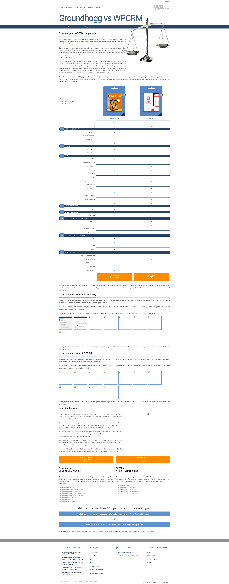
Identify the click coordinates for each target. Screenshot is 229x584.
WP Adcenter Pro (94, 566)
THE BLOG (98, 7)
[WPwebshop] (162, 7)
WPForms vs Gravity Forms (126, 552)
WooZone (92, 563)
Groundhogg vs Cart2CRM (67, 487)
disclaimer (147, 582)
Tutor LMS (92, 556)
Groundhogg (114, 118)
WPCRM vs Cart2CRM (123, 485)
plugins (65, 27)
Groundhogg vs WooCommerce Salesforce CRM (73, 493)
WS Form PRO (93, 552)
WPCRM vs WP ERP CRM (124, 495)
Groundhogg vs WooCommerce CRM (70, 491)
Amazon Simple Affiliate (96, 573)
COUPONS (90, 7)
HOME (61, 7)
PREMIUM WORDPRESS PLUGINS (75, 7)
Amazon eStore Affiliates (96, 570)
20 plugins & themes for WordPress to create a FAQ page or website (72, 568)
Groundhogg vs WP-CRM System (69, 501)
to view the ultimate (114, 524)
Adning (91, 559)
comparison (78, 27)
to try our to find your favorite (114, 514)
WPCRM (151, 118)
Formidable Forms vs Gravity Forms (128, 556)
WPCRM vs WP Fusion (123, 497)
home (60, 27)
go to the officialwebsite (114, 277)
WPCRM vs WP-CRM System (125, 499)
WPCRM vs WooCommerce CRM (126, 489)
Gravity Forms (151, 556)
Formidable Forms (152, 559)
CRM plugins (71, 27)
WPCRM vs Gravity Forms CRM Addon (128, 487)
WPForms (150, 552)
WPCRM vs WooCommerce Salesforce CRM (129, 491)
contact (167, 1)
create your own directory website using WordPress (71, 573)
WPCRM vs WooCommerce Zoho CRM (128, 493)
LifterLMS (149, 562)
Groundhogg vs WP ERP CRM (68, 497)
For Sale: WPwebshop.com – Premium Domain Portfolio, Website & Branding (72, 553)
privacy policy (156, 582)
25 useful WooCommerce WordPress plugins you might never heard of (72, 563)
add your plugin (165, 582)
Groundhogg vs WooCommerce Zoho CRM (71, 495)
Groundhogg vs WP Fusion (67, 499)
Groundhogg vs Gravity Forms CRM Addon (71, 489)
